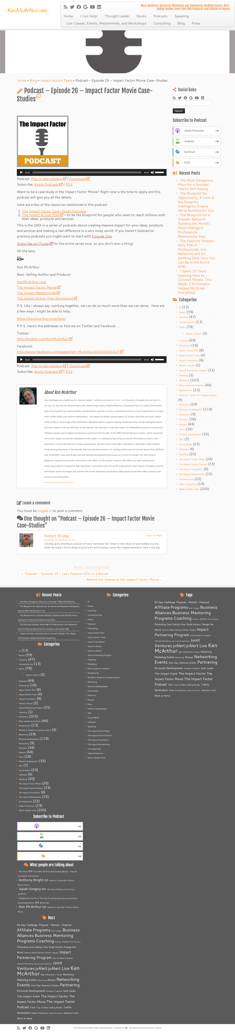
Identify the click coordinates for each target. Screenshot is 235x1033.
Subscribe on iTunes (33, 243)
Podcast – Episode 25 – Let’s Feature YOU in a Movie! (64, 573)
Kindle (59, 974)
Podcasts (160, 16)
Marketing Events (27, 980)
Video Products (56, 1013)
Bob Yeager (56, 930)
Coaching (183, 317)
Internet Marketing (25, 963)
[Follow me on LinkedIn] (100, 7)
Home (68, 16)
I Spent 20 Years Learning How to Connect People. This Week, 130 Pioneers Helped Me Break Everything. (194, 282)
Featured (183, 340)
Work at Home (24, 1018)
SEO (181, 439)
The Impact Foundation (191, 469)
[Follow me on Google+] (86, 7)
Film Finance (75, 941)
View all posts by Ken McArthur (60, 482)
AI (180, 307)
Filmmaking (184, 345)
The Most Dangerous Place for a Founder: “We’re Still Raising (195, 184)
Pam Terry (23, 871)
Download (77, 178)
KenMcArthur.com (31, 281)
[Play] (21, 172)
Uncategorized (186, 479)
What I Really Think (189, 489)
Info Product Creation (62, 958)
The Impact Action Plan (40, 214)
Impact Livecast (194, 333)
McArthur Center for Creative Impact (198, 395)
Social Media (185, 444)
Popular (183, 424)
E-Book (58, 941)
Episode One (102, 236)
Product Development (190, 434)
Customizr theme (153, 1027)
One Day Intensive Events (45, 985)
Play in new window (46, 178)
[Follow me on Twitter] (73, 7)
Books (141, 16)
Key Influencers (48, 974)
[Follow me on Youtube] (93, 7)
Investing (183, 375)
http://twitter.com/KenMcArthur (42, 338)
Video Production (188, 484)
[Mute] (152, 172)
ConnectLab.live (187, 322)
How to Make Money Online (37, 952)
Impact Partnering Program (193, 370)
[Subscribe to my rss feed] (67, 7)
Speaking (181, 16)
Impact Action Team (56, 80)
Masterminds (185, 390)
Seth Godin (69, 991)
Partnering (70, 985)
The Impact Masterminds (36, 292)
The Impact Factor (54, 996)
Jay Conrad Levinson (43, 963)
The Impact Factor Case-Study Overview (54, 211)
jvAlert (41, 968)
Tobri (32, 1007)
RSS (69, 184)
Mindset (51, 980)
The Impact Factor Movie (36, 287)
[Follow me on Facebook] (80, 7)
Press (196, 23)
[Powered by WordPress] (126, 1027)
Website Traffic (71, 1012)
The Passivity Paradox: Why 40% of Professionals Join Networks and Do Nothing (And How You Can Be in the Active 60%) (196, 253)
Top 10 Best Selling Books (49, 1007)
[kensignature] (20, 258)
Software (184, 449)
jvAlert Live (59, 968)
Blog (181, 23)
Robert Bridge (56, 535)
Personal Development (190, 409)
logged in (45, 510)
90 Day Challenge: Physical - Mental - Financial (44, 925)
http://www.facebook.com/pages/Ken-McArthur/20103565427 (68, 351)
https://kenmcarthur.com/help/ (41, 318)
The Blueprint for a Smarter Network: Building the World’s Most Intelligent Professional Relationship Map (194, 225)
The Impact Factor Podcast (193, 464)
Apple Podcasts (46, 184)
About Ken (44, 902)
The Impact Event (28, 996)
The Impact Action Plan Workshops (45, 298)
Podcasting (184, 414)
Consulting (161, 23)
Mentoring (184, 404)
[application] (92, 172)
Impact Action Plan (188, 350)
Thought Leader (117, 16)
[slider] (160, 172)
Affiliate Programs (33, 930)
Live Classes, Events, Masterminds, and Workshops (106, 23)
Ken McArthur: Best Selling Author (97, 1027)
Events (182, 327)
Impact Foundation (188, 360)
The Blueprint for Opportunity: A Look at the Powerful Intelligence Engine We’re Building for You (196, 202)
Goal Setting (35, 947)
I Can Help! (89, 16)
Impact (55, 952)
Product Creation (54, 991)
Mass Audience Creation (191, 385)
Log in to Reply (154, 535)
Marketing (184, 380)
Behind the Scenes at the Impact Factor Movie (124, 579)
